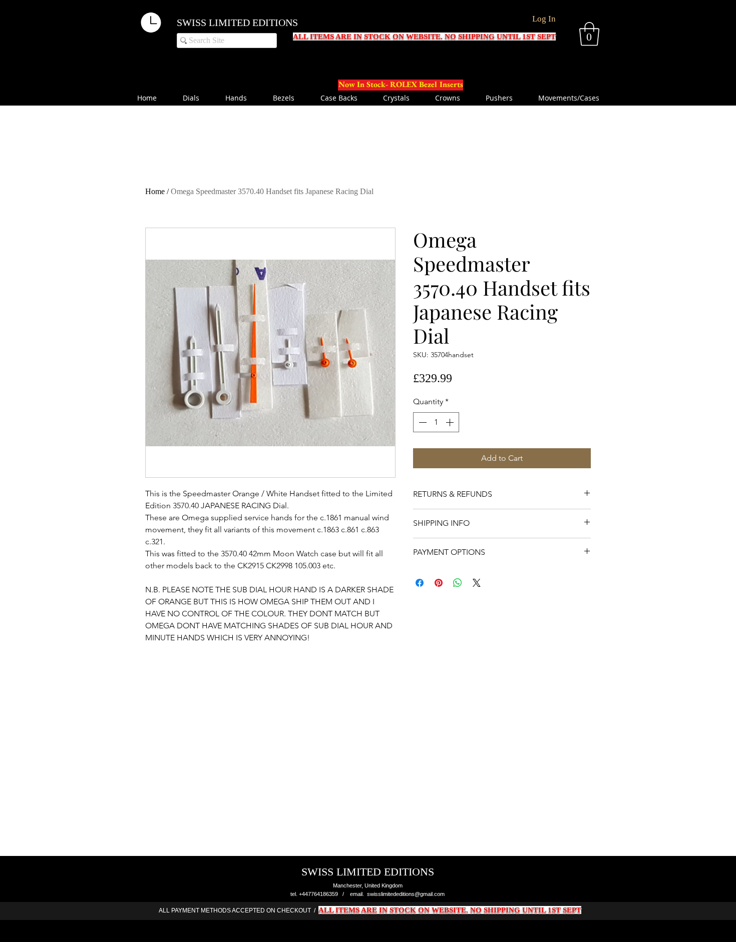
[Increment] (451, 422)
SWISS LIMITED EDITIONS (237, 22)
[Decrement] (422, 422)
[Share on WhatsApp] (458, 583)
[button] (589, 34)
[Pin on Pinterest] (439, 583)
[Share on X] (477, 583)
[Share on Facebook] (420, 583)
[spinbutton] (436, 422)
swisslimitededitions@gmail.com (406, 894)
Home (155, 191)
